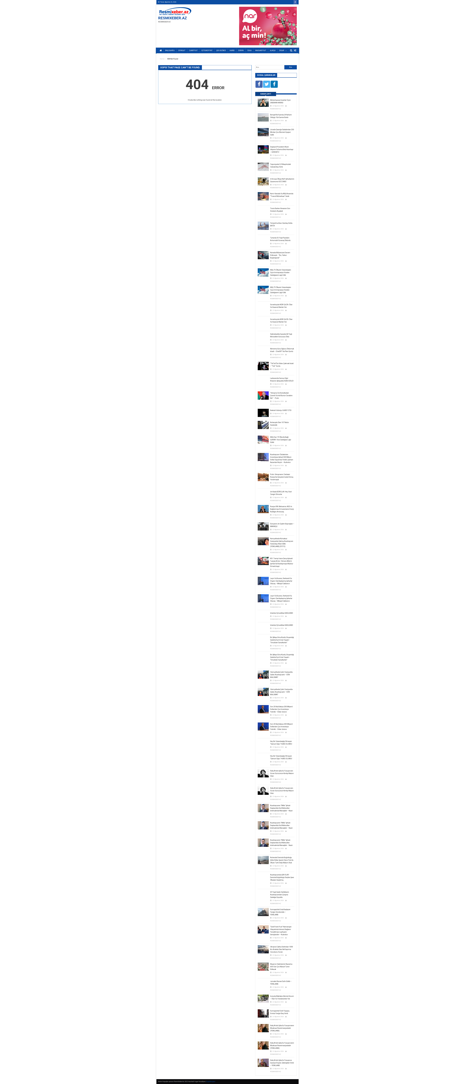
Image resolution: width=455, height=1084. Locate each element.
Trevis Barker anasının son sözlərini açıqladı (280, 209)
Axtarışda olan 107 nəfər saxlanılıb (279, 423)
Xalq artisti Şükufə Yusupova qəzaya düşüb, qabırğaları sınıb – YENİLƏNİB (282, 1062)
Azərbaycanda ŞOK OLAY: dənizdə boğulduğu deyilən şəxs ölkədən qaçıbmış (282, 877)
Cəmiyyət (193, 50)
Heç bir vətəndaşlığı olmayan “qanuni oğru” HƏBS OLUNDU (281, 742)
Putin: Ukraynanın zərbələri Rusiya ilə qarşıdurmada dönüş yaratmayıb (281, 477)
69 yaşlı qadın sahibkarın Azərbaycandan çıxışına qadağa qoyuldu (279, 894)
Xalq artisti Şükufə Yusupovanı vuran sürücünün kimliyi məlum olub (282, 773)
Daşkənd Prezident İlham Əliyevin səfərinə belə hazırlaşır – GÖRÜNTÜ (281, 149)
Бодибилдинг (210, 1081)
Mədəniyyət (260, 50)
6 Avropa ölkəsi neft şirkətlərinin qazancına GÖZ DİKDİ (282, 180)
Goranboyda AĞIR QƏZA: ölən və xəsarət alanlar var (281, 306)
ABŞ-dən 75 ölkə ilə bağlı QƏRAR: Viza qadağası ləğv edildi (280, 439)
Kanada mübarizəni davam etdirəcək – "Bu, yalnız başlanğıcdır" (280, 255)
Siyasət (181, 50)
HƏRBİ (232, 50)
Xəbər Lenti (265, 94)
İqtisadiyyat (207, 50)
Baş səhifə (170, 50)
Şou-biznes (221, 50)
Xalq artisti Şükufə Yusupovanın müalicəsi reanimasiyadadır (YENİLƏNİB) (282, 1028)
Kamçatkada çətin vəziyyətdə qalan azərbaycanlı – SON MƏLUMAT (281, 674)
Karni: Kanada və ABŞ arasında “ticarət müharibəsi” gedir (281, 195)
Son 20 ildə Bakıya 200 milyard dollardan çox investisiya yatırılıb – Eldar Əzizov (281, 709)
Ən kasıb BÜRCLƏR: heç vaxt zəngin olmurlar (281, 493)
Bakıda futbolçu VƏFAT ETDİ (280, 410)
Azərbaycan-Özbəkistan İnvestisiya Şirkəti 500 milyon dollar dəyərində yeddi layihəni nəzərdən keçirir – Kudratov (281, 458)
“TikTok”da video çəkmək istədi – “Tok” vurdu (281, 364)
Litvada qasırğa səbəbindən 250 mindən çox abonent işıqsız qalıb (282, 132)
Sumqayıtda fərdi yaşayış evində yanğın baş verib (279, 1012)
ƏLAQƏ (272, 50)
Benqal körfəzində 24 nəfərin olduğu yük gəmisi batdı (281, 116)
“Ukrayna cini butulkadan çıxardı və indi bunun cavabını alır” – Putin (281, 395)
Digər (281, 50)
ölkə (249, 50)
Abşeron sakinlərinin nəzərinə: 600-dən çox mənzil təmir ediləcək (281, 966)
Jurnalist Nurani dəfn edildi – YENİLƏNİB (280, 982)
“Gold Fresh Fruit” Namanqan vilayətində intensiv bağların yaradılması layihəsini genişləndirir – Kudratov (280, 931)
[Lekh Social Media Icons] (259, 84)
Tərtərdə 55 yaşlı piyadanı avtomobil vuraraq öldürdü (280, 239)
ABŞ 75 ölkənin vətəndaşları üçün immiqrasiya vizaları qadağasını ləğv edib (280, 272)
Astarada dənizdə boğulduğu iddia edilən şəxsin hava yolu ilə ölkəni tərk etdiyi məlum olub (281, 860)
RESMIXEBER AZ (275, 109)
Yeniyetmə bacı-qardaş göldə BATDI (281, 224)
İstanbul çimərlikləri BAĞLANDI (281, 613)
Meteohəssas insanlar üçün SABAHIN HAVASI (280, 101)
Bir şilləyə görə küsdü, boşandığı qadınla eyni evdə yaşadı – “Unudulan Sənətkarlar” (282, 639)
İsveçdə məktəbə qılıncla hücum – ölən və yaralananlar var (282, 997)
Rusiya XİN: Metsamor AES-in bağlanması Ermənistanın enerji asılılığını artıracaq (282, 509)
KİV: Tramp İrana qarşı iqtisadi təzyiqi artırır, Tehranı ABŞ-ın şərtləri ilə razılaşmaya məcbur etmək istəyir (281, 562)
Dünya (241, 50)
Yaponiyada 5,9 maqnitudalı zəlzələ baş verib (280, 165)
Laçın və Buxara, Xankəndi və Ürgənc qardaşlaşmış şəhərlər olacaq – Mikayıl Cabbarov (281, 581)
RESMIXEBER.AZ (172, 18)
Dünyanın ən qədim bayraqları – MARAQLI (282, 525)
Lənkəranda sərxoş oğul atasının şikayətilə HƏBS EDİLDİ (281, 379)
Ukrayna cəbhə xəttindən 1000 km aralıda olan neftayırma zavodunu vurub (281, 949)
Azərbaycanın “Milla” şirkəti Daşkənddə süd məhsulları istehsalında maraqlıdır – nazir (281, 808)
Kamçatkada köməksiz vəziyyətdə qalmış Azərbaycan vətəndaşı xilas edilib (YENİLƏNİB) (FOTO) (281, 542)
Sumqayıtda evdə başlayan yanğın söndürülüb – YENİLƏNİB (280, 912)
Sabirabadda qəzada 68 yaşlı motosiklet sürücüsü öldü (281, 335)
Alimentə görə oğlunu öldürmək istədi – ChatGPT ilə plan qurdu (282, 350)
